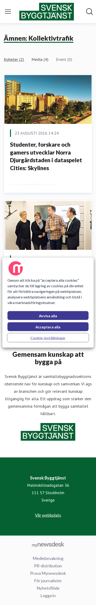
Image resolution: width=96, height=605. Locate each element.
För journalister (48, 580)
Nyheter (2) (14, 59)
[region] (47, 302)
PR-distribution (48, 565)
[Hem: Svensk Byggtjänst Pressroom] (46, 11)
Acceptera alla (47, 326)
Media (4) (39, 59)
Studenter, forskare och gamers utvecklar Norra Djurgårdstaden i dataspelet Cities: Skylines (46, 156)
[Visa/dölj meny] (8, 12)
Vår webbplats (48, 515)
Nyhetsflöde (48, 588)
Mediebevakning (48, 558)
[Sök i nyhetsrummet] (89, 11)
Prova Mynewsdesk (48, 573)
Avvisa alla (48, 315)
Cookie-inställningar (47, 337)
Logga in (48, 595)
